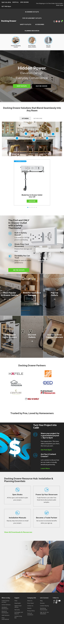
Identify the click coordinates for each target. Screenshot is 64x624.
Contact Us (30, 605)
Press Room (30, 603)
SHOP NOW (32, 201)
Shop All (15, 2)
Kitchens (25, 118)
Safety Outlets (25, 24)
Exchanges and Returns (18, 613)
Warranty (17, 610)
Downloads (17, 603)
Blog (41, 600)
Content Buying (44, 605)
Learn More (45, 468)
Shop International (5, 618)
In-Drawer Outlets (32, 12)
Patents (29, 608)
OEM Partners (5, 615)
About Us (29, 600)
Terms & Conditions (30, 614)
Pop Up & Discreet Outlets (32, 18)
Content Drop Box (18, 617)
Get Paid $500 (6, 6)
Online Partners (6, 604)
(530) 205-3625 (6, 2)
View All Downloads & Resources (18, 532)
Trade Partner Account (5, 601)
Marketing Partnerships (43, 609)
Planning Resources (32, 31)
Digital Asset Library (17, 606)
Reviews (42, 603)
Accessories (39, 24)
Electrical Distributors (5, 612)
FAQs (15, 600)
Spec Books (24, 2)
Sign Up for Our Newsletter (44, 613)
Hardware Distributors (5, 607)
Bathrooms (38, 118)
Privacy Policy (31, 611)
